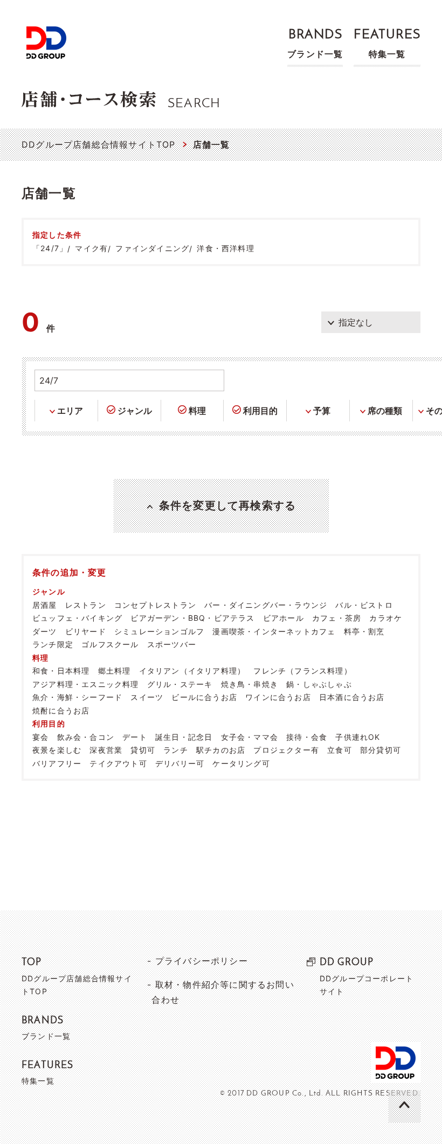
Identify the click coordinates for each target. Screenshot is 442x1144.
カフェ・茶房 (336, 617)
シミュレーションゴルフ (159, 631)
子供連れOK (357, 736)
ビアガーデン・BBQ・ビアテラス (192, 617)
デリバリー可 (179, 763)
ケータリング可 (241, 763)
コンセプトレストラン (155, 604)
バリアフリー (56, 763)
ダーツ (44, 631)
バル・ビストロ (363, 604)
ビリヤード (85, 631)
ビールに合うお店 (204, 697)
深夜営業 (105, 749)
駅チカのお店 (220, 749)
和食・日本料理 (60, 670)
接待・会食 (306, 736)
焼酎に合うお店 (60, 710)
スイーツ (146, 697)
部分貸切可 (380, 749)
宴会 (40, 736)
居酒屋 (44, 604)
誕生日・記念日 (183, 736)
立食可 (339, 749)
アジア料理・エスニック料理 (85, 684)
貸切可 (142, 749)
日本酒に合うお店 (352, 697)
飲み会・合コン (85, 736)
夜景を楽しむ (56, 749)
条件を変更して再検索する (227, 505)
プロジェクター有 (286, 749)
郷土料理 (114, 670)
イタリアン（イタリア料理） (192, 670)
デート (134, 736)
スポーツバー (171, 644)
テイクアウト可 (118, 763)
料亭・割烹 (364, 631)
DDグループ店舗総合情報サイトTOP (99, 144)
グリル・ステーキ (180, 684)
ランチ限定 (52, 644)
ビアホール (283, 617)
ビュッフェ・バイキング (77, 617)
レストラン (85, 604)
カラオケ (385, 617)
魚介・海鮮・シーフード (77, 697)
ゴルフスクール (110, 644)
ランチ (175, 749)
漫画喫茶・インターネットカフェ (273, 631)
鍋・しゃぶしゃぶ (319, 684)
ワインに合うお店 (278, 697)
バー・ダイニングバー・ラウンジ (265, 604)
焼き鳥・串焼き (249, 684)
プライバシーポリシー (201, 960)
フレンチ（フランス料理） (302, 670)
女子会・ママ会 (249, 736)
